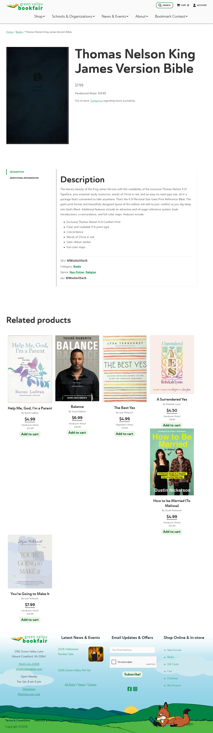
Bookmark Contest (170, 16)
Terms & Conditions (17, 720)
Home (9, 31)
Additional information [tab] (24, 178)
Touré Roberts (79, 411)
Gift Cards (173, 664)
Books (19, 31)
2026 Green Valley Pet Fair (74, 670)
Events (92, 684)
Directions (29, 689)
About (140, 16)
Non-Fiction (77, 272)
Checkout (172, 678)
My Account (174, 685)
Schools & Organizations (72, 16)
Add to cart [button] (30, 434)
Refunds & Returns (46, 720)
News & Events (114, 16)
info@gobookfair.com (29, 669)
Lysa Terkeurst (126, 412)
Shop (38, 16)
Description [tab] (17, 171)
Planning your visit (29, 694)
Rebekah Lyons (173, 404)
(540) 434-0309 (29, 664)
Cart (169, 671)
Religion (91, 272)
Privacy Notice (72, 720)
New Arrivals (174, 650)
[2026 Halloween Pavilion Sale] (95, 654)
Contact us (96, 100)
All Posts (70, 684)
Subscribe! (132, 674)
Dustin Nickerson (173, 510)
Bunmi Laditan (31, 413)
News (81, 684)
